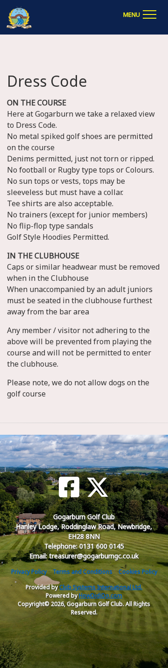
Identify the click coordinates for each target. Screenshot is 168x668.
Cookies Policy (138, 572)
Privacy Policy (29, 572)
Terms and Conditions (82, 572)
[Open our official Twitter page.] (97, 487)
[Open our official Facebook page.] (69, 487)
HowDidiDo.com (100, 595)
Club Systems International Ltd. (100, 587)
